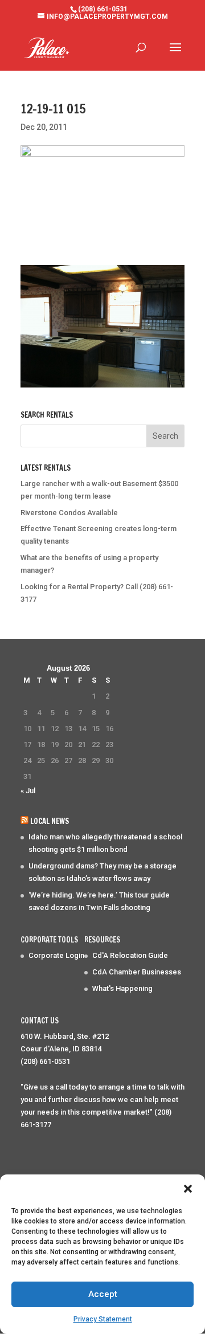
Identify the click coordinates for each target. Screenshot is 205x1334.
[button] (188, 1188)
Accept (102, 1294)
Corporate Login (56, 955)
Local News (49, 821)
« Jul (27, 790)
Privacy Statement (102, 1319)
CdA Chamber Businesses (136, 972)
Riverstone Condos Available (69, 512)
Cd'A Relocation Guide (130, 955)
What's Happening (122, 988)
